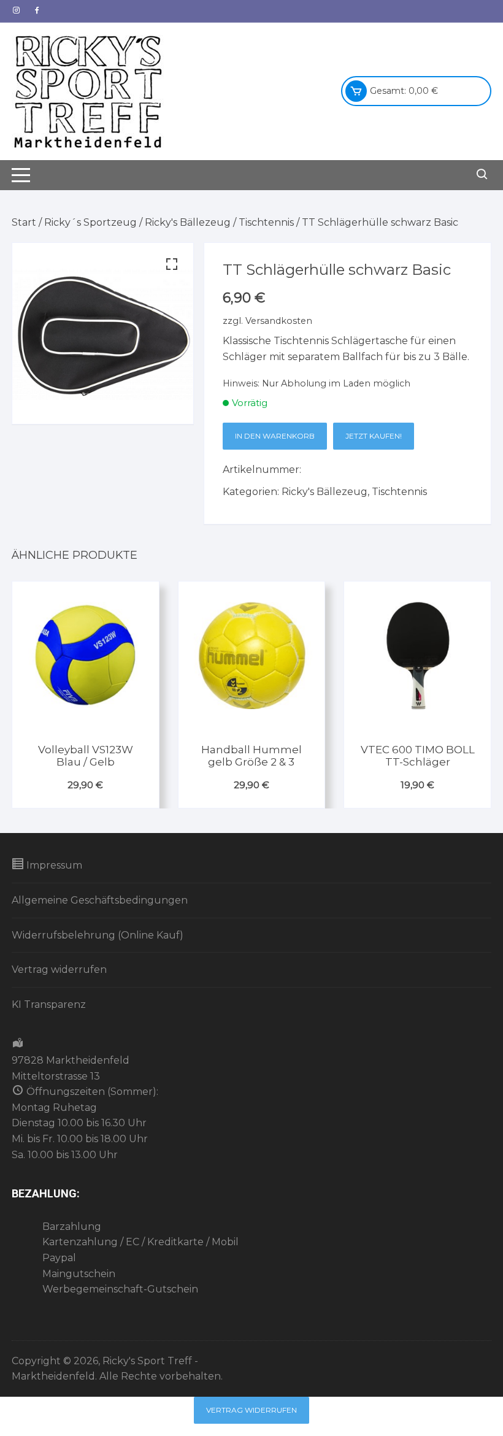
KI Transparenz (49, 1004)
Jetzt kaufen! (373, 435)
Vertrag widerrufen (59, 969)
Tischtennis (266, 222)
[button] (172, 264)
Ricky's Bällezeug (188, 222)
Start (24, 222)
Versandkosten (278, 320)
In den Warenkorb (275, 435)
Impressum (53, 865)
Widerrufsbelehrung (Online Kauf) (97, 935)
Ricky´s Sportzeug (90, 222)
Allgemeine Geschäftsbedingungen (100, 900)
